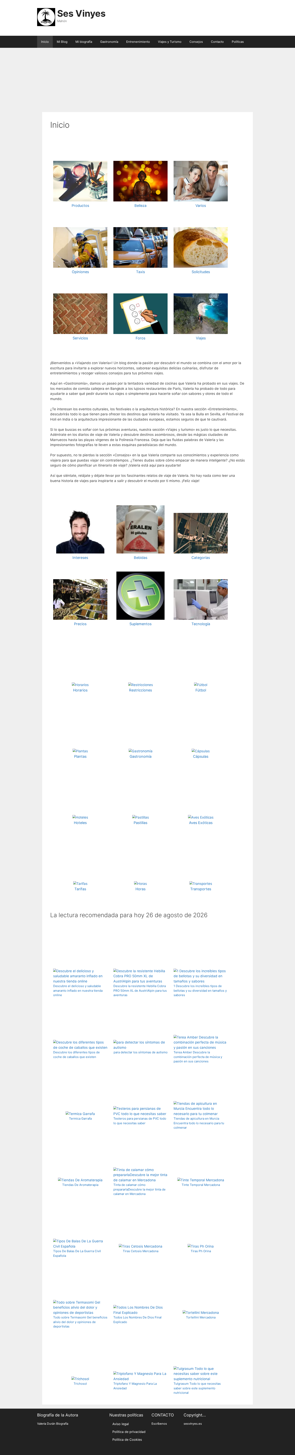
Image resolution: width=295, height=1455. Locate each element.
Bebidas (140, 557)
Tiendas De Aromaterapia (80, 1185)
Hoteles (80, 823)
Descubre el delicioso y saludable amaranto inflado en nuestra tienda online (78, 990)
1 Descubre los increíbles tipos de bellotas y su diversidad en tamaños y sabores (200, 990)
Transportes (200, 889)
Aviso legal (120, 1424)
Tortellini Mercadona (201, 1317)
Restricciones (140, 690)
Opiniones (80, 272)
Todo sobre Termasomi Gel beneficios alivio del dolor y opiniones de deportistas (80, 1321)
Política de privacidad (128, 1432)
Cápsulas (200, 756)
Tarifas (80, 889)
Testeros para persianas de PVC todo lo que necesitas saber (139, 1121)
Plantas (80, 756)
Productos (80, 205)
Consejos (196, 42)
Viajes (201, 338)
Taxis (140, 272)
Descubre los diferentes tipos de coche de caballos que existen (76, 1054)
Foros (140, 338)
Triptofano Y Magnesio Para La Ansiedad (135, 1386)
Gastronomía (109, 42)
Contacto (217, 42)
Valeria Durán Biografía (52, 1423)
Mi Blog (62, 42)
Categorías (200, 557)
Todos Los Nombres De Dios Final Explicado (137, 1319)
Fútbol (200, 690)
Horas (140, 889)
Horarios (80, 690)
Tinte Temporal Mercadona (201, 1185)
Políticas (238, 42)
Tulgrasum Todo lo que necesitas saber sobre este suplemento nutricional (197, 1388)
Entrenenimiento (138, 42)
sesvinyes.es (193, 1423)
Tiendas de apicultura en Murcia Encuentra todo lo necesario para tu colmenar (199, 1123)
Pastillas (140, 823)
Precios (80, 624)
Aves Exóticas (201, 823)
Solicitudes (201, 272)
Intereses (80, 557)
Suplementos (140, 624)
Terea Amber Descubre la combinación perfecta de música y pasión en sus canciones (198, 1056)
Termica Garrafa (80, 1118)
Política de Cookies (127, 1440)
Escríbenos (159, 1423)
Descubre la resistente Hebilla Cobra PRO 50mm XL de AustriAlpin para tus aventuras (140, 990)
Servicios (80, 338)
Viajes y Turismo (169, 42)
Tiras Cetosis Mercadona (140, 1251)
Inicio (45, 42)
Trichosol (80, 1384)
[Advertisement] (147, 78)
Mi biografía (83, 42)
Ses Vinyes (81, 13)
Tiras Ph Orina (201, 1251)
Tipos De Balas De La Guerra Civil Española (77, 1253)
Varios (200, 205)
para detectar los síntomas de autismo (141, 1052)
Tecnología (200, 624)
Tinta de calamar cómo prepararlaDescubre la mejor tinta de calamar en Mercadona (139, 1189)
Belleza (140, 205)
